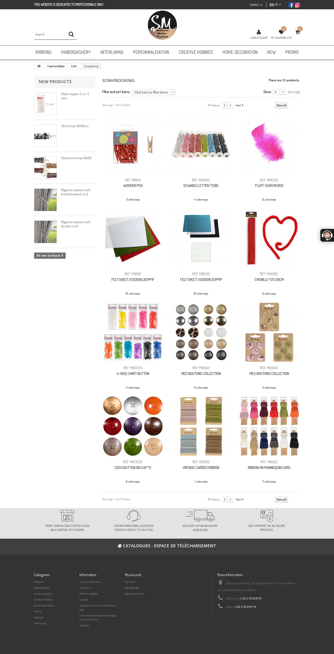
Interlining (40, 623)
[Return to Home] (39, 66)
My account (133, 574)
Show (267, 91)
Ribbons (38, 582)
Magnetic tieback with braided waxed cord (75, 192)
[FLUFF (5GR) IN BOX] (269, 144)
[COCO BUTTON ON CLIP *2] (133, 426)
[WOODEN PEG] (133, 144)
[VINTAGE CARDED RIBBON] (201, 426)
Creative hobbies (43, 599)
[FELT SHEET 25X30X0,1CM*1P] (201, 238)
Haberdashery (42, 588)
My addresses (132, 588)
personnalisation (43, 593)
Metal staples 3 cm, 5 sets (75, 96)
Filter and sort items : (116, 91)
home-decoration (44, 605)
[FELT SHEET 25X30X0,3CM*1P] (133, 238)
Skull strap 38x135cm (75, 126)
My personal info (134, 593)
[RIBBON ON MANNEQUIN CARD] (269, 426)
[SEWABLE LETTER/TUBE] (201, 144)
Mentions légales (88, 593)
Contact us (86, 588)
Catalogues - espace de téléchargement (169, 545)
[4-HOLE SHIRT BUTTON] (133, 332)
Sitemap (84, 625)
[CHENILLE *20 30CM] (269, 238)
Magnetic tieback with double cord (75, 224)
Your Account (259, 38)
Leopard (38, 617)
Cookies (84, 599)
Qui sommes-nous (90, 582)
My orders (130, 582)
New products (55, 81)
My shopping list (281, 38)
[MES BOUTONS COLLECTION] (201, 332)
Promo (38, 611)
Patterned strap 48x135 (76, 158)
